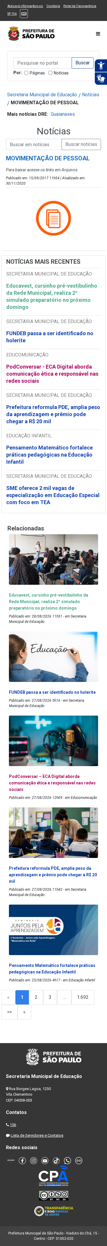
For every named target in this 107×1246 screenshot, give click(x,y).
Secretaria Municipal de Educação (42, 94)
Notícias (61, 73)
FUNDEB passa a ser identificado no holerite (49, 336)
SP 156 (12, 13)
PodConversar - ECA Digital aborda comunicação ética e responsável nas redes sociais (52, 374)
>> (9, 1012)
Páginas (37, 73)
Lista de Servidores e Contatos (37, 1135)
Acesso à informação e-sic (25, 6)
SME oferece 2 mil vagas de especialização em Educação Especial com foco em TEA (53, 495)
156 (13, 1125)
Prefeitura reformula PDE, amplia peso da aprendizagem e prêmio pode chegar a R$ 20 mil (53, 414)
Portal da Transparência (79, 6)
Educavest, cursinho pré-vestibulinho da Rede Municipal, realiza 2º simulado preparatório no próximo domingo (51, 296)
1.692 (83, 997)
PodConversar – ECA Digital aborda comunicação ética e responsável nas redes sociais (52, 783)
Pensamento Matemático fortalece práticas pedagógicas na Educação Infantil (49, 454)
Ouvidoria (53, 6)
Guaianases (63, 114)
